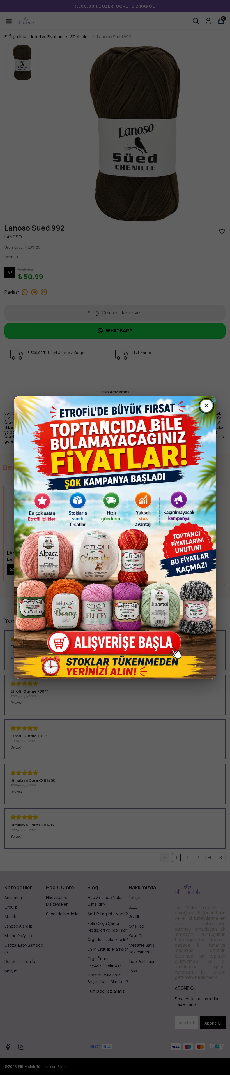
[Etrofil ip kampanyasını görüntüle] (115, 537)
